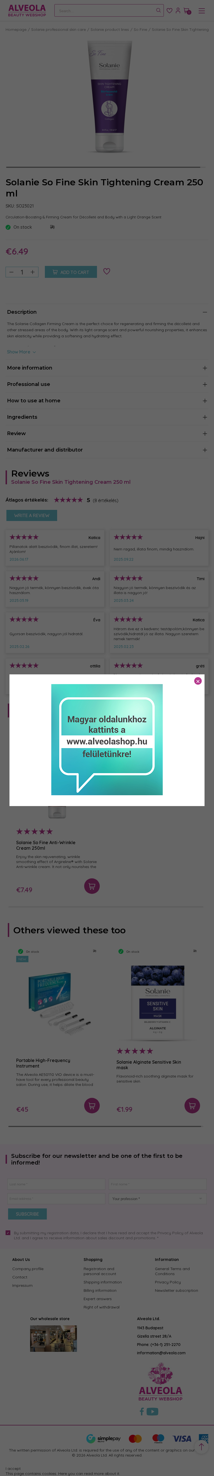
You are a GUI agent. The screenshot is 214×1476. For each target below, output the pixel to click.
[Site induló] (107, 793)
